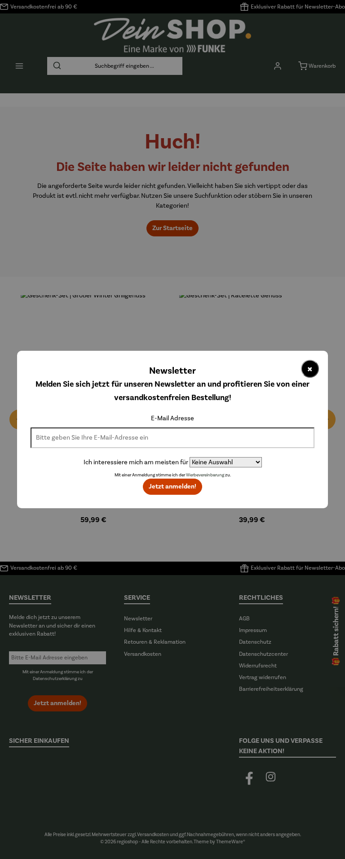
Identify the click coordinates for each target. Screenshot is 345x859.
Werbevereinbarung (205, 475)
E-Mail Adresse (172, 418)
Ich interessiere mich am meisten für (136, 462)
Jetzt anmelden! (172, 486)
